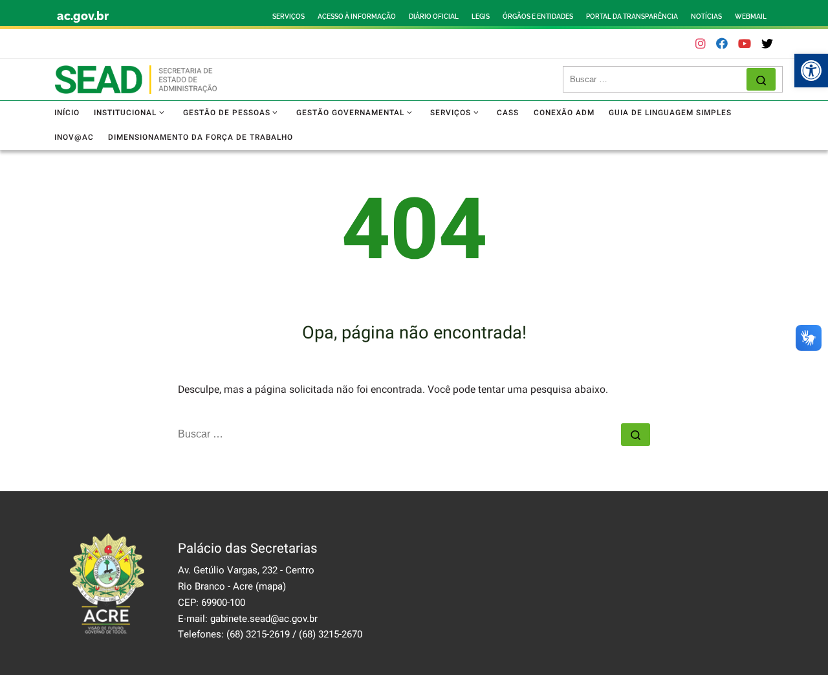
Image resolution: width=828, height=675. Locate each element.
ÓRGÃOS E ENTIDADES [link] (538, 16)
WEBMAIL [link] (751, 16)
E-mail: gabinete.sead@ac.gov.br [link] (248, 619)
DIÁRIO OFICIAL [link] (434, 16)
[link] (811, 70)
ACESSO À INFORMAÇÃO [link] (357, 16)
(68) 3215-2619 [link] (258, 634)
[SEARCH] (658, 79)
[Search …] (761, 79)
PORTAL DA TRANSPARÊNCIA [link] (632, 16)
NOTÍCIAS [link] (706, 16)
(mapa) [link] (271, 586)
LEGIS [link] (481, 16)
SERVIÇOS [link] (288, 16)
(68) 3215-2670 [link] (330, 634)
